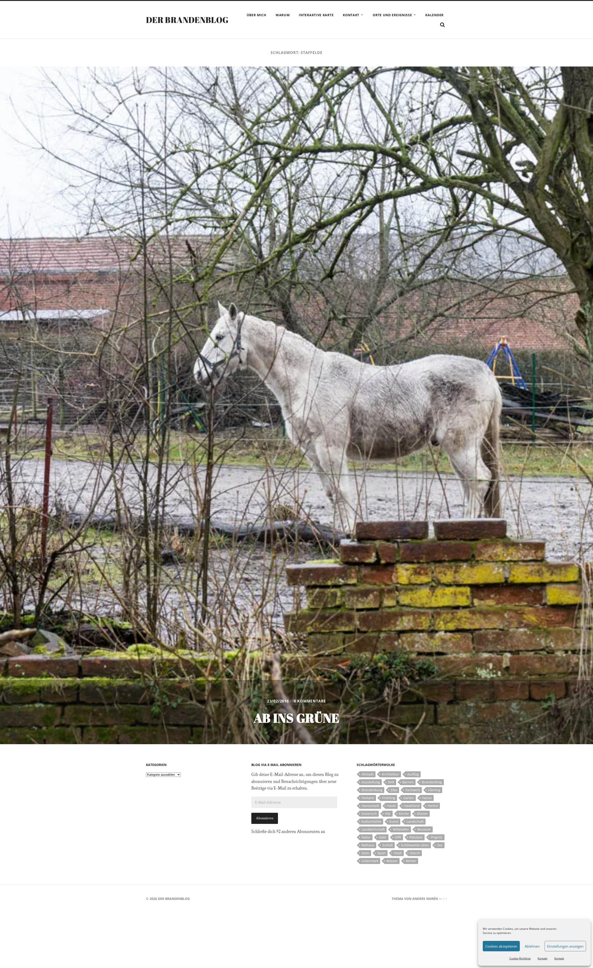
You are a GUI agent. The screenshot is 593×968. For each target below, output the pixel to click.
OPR (398, 837)
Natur (366, 837)
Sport (381, 853)
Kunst (393, 821)
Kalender (434, 15)
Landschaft (415, 821)
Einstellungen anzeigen (565, 946)
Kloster (422, 813)
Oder (383, 837)
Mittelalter (401, 829)
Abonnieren (264, 818)
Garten (408, 798)
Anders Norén (425, 898)
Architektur (390, 774)
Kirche (404, 813)
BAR (391, 782)
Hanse (427, 798)
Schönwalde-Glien (415, 845)
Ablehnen (532, 946)
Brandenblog (432, 782)
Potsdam (416, 837)
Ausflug (413, 774)
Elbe (394, 790)
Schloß (387, 845)
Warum (283, 15)
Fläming (434, 790)
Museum (424, 829)
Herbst (433, 806)
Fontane (368, 798)
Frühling (388, 798)
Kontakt (542, 958)
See (440, 845)
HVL (388, 813)
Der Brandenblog (187, 19)
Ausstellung (371, 782)
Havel (391, 806)
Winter (411, 861)
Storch (415, 853)
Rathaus (368, 845)
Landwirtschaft (373, 829)
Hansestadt (370, 806)
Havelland (412, 806)
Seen (365, 853)
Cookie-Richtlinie (520, 958)
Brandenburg (372, 790)
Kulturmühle (371, 821)
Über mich (256, 15)
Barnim (408, 782)
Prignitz (437, 837)
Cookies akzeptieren (501, 946)
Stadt (398, 853)
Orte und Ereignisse (392, 15)
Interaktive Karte (316, 15)
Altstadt (368, 774)
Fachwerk (412, 790)
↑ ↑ (445, 898)
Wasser (392, 861)
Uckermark (370, 861)
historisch (369, 813)
